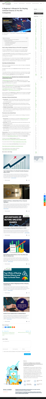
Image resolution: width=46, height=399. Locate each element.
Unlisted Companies (23, 33)
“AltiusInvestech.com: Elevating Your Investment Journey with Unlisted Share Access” (16, 41)
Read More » (36, 75)
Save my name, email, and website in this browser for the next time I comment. (17, 351)
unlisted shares (5, 16)
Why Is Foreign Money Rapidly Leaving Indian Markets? (36, 34)
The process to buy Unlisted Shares (10, 43)
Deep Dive (18, 33)
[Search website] (43, 3)
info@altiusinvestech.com (5, 0)
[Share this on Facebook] (5, 327)
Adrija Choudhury (6, 33)
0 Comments (5, 34)
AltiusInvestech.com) (24, 118)
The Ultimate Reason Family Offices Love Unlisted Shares (41, 35)
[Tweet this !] (7, 327)
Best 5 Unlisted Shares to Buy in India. (20, 141)
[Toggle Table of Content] (26, 38)
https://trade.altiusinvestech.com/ (14, 90)
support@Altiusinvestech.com (13, 136)
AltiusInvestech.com (7, 76)
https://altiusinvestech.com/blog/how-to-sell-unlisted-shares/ (12, 146)
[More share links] (14, 327)
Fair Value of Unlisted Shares (8, 40)
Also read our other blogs (9, 44)
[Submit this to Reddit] (12, 327)
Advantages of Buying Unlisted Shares (11, 42)
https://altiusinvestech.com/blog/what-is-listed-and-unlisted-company (14, 139)
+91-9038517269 (11, 0)
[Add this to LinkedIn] (9, 327)
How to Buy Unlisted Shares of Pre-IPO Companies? (11, 39)
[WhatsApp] (10, 327)
